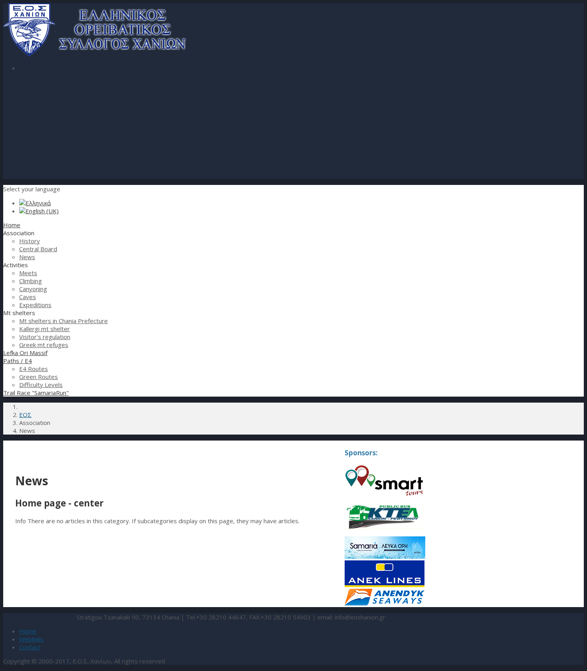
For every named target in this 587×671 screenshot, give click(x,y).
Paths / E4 (17, 361)
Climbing (30, 281)
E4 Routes (33, 369)
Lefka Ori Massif (25, 353)
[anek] (384, 585)
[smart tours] (384, 494)
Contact (29, 647)
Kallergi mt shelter (44, 329)
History (29, 241)
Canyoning (33, 289)
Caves (27, 297)
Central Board (38, 249)
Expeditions (35, 305)
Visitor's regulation (44, 337)
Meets (28, 273)
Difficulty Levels (41, 385)
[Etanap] (385, 556)
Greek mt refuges (43, 345)
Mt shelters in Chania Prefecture (63, 321)
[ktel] (384, 532)
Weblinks (31, 639)
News (27, 257)
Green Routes (38, 377)
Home (11, 225)
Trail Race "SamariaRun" (36, 393)
